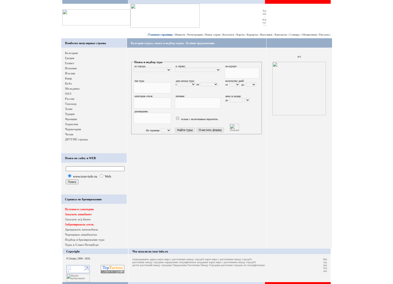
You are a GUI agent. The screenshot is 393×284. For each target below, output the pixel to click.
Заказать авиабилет (78, 214)
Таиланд (70, 103)
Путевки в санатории (79, 209)
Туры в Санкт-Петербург (82, 244)
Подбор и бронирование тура (85, 239)
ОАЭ (68, 93)
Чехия (69, 134)
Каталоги (228, 34)
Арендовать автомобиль (81, 229)
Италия (70, 73)
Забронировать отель (79, 224)
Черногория (73, 129)
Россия (69, 98)
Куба (68, 83)
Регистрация (195, 34)
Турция (70, 114)
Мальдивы (72, 88)
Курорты (252, 34)
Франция (71, 119)
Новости (180, 34)
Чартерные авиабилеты (81, 234)
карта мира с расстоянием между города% (180, 259)
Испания (71, 68)
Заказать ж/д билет (78, 219)
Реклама (324, 34)
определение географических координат (186, 262)
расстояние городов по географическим (243, 265)
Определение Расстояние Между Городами (196, 265)
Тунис (69, 108)
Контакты (281, 34)
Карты (240, 34)
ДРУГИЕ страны (76, 139)
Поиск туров (212, 34)
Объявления (309, 34)
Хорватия (71, 124)
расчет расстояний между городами (152, 265)
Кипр (68, 78)
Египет (69, 63)
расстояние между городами (148, 262)
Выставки (266, 34)
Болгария (71, 53)
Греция (69, 58)
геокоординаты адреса (144, 259)
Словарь (294, 34)
